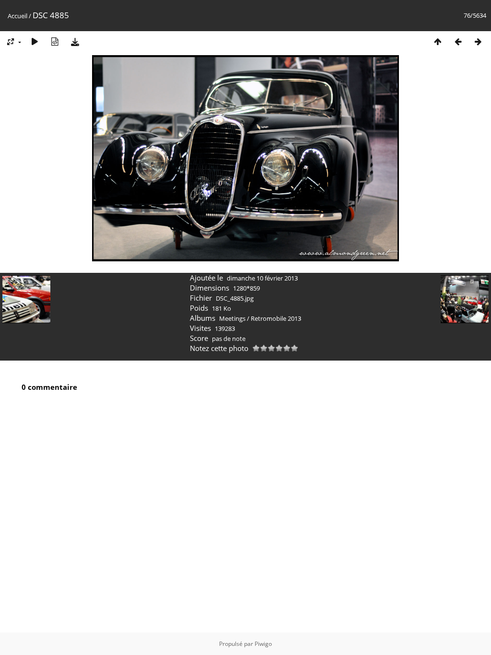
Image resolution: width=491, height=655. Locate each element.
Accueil (17, 16)
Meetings (232, 318)
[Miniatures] (438, 41)
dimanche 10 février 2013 (262, 278)
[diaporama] (34, 41)
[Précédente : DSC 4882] (458, 41)
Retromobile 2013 (276, 318)
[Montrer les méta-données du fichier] (55, 41)
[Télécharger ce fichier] (75, 41)
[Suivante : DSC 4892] (478, 41)
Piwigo (263, 644)
